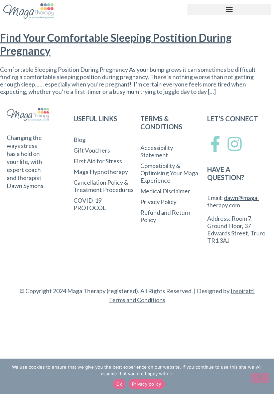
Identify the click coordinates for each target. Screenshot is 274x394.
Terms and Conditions (137, 300)
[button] (229, 9)
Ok (119, 384)
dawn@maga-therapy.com (233, 201)
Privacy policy (146, 384)
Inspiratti (243, 290)
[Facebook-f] (215, 144)
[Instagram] (235, 144)
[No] (260, 378)
